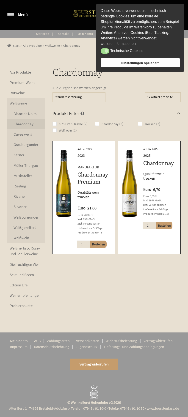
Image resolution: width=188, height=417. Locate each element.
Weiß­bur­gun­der (26, 217)
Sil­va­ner (20, 206)
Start (16, 46)
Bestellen (98, 244)
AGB (37, 340)
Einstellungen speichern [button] (140, 63)
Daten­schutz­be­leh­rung (51, 346)
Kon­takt (63, 34)
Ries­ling (20, 186)
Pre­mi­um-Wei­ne (22, 82)
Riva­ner (20, 196)
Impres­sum (19, 346)
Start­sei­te (42, 34)
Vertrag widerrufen (94, 364)
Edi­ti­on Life (19, 285)
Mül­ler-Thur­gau (26, 165)
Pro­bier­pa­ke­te (21, 305)
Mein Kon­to (85, 34)
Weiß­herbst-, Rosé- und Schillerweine (25, 251)
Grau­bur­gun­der (26, 144)
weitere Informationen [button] (118, 44)
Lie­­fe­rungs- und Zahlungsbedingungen (134, 346)
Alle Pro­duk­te (20, 72)
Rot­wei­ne (17, 92)
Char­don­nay (23, 123)
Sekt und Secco (22, 274)
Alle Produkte (32, 46)
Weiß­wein (21, 237)
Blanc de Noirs (25, 113)
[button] (105, 50)
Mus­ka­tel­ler (23, 175)
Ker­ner (19, 154)
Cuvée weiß (23, 134)
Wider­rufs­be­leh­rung (121, 340)
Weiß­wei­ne (18, 103)
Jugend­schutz (86, 346)
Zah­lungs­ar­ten (58, 340)
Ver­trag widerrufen (158, 340)
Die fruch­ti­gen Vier (24, 264)
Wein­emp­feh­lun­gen (25, 295)
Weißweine (52, 46)
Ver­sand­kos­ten (87, 340)
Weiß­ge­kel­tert (25, 227)
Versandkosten (91, 223)
